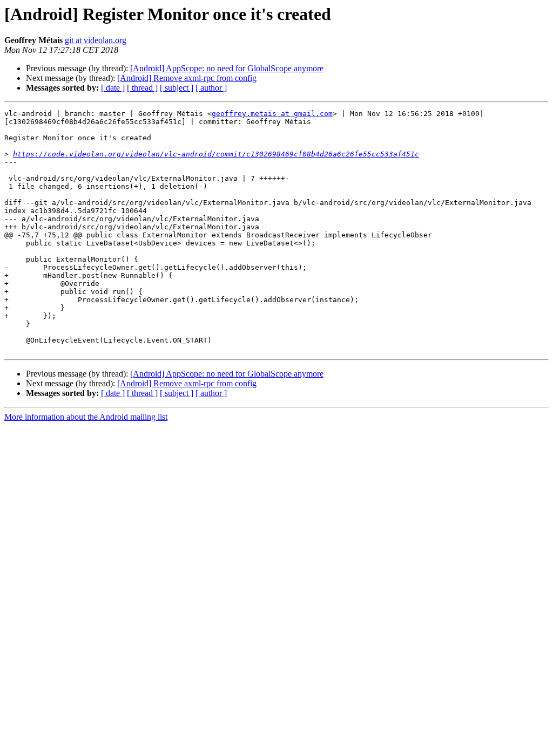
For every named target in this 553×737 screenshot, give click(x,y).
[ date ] (113, 87)
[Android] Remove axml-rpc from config (187, 78)
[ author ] (211, 87)
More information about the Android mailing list (85, 416)
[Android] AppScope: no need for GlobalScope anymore (226, 68)
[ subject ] (176, 87)
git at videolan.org (95, 40)
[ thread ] (142, 87)
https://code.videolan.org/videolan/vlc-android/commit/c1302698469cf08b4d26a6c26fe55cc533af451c (216, 154)
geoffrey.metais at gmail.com (272, 114)
